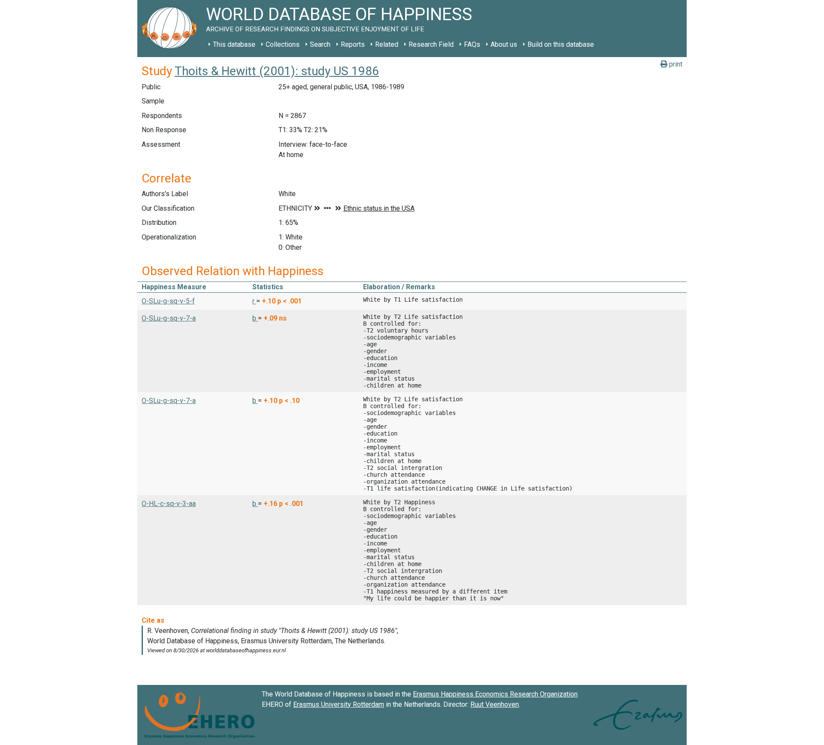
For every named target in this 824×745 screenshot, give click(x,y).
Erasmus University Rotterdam (338, 704)
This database (234, 44)
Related (386, 44)
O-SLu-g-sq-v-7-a (169, 318)
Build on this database (560, 44)
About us (504, 44)
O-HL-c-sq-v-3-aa (169, 504)
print (674, 64)
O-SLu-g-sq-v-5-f (168, 301)
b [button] (255, 318)
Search (320, 44)
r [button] (254, 301)
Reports (353, 44)
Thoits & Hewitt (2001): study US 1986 (277, 71)
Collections (283, 44)
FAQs (472, 44)
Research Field (431, 44)
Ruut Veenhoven (494, 704)
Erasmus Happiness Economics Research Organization (495, 694)
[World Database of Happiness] (171, 28)
